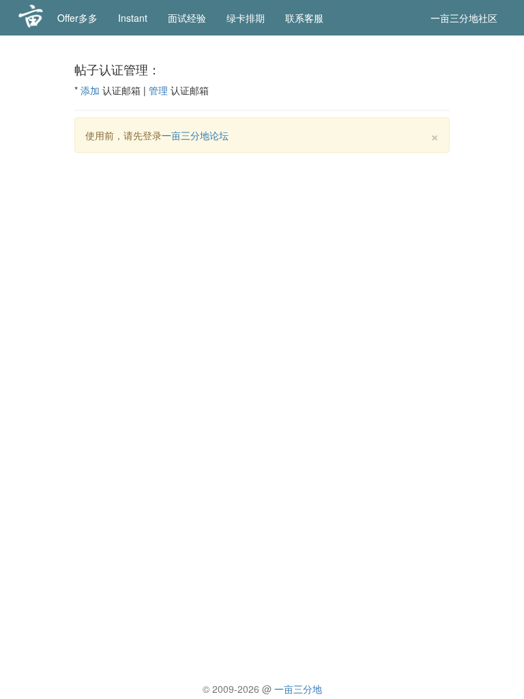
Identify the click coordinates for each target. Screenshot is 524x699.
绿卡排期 (246, 18)
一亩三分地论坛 (195, 135)
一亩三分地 (298, 689)
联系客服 (304, 18)
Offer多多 (77, 18)
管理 (158, 90)
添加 (90, 90)
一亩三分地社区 (464, 18)
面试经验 (187, 18)
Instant (132, 18)
